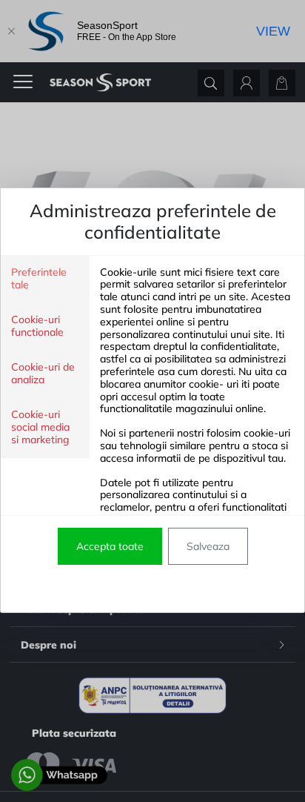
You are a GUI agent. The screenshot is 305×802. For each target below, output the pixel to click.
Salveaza (208, 546)
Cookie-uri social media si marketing (40, 427)
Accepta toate (110, 546)
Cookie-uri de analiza (43, 373)
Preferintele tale (39, 278)
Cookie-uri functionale (37, 326)
